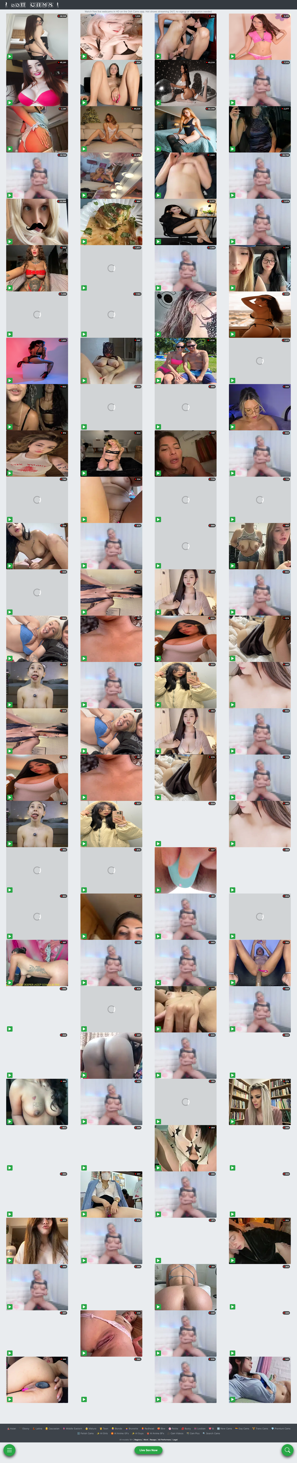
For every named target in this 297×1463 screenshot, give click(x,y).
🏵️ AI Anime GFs (120, 1433)
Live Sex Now (149, 1450)
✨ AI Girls (102, 1433)
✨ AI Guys (138, 1433)
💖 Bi (211, 1428)
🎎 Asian (11, 1428)
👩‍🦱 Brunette (131, 1428)
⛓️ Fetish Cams (85, 1433)
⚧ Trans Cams (260, 1428)
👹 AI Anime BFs (155, 1433)
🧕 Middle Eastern (72, 1428)
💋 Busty (186, 1428)
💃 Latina (37, 1428)
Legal (175, 1439)
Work (146, 1439)
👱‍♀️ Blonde (116, 1428)
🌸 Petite (173, 1428)
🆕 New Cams (224, 1428)
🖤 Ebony (24, 1428)
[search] (288, 1450)
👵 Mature (90, 1428)
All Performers (164, 1439)
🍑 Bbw (161, 1428)
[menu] (9, 1450)
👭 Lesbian (200, 1428)
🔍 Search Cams (211, 1433)
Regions (138, 1439)
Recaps (153, 1439)
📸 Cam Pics (193, 1433)
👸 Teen (104, 1428)
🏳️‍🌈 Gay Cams (242, 1428)
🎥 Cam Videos (175, 1433)
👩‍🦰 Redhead (147, 1428)
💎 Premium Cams (280, 1428)
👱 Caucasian (52, 1428)
